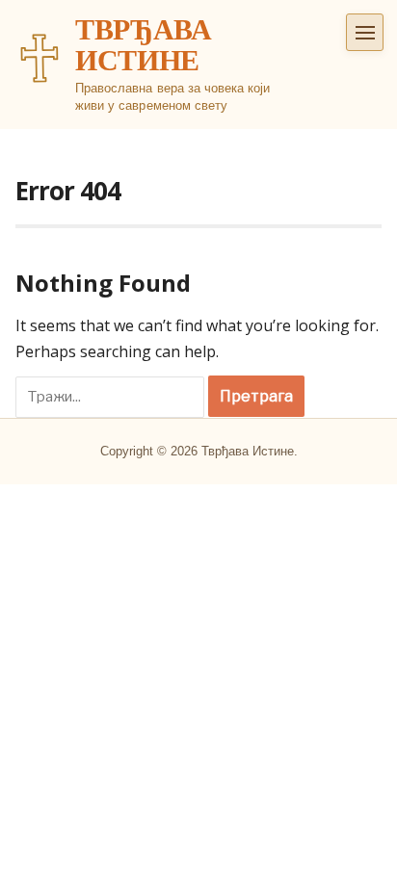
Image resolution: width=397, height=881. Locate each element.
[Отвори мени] (365, 32)
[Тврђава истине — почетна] (39, 58)
